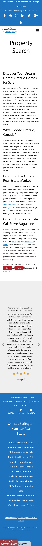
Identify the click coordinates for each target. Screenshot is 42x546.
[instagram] (16, 15)
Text (19, 268)
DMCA (23, 405)
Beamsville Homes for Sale (21, 447)
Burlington (7, 207)
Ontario (30, 97)
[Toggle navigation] (37, 30)
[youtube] (10, 15)
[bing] (21, 22)
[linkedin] (22, 15)
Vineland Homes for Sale (21, 500)
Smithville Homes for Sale (21, 481)
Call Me (11, 413)
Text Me (21, 413)
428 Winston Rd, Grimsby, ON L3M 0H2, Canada (21, 11)
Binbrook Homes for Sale (21, 452)
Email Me (31, 413)
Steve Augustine (10, 229)
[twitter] (29, 15)
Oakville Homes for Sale (21, 476)
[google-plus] (36, 15)
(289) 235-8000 (21, 6)
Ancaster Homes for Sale (21, 442)
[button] (3, 344)
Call (7, 268)
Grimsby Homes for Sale (21, 461)
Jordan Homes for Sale (21, 471)
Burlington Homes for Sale (21, 456)
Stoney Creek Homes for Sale (21, 495)
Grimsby (24, 207)
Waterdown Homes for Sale (21, 505)
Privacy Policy (21, 401)
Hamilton (16, 207)
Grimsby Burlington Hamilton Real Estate (21, 428)
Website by (20, 544)
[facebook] (5, 15)
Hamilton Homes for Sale (21, 466)
